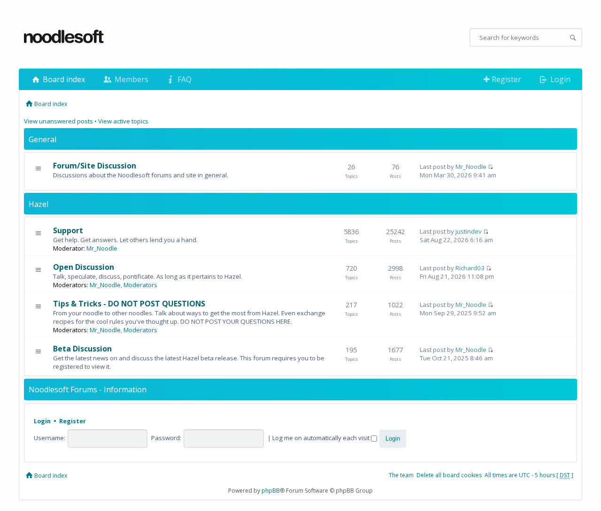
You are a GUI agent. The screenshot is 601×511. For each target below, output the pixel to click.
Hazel (38, 204)
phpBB (271, 491)
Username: (49, 438)
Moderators (140, 285)
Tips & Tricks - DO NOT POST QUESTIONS (129, 303)
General (42, 139)
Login (559, 79)
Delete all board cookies (449, 475)
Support (68, 230)
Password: (166, 438)
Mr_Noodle (470, 166)
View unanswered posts (58, 121)
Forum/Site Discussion (94, 165)
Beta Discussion (82, 348)
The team (401, 475)
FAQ (184, 79)
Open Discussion (83, 267)
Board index (63, 79)
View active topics (123, 121)
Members (130, 79)
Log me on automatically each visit (321, 438)
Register (505, 79)
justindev (468, 231)
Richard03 (470, 268)
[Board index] (64, 37)
